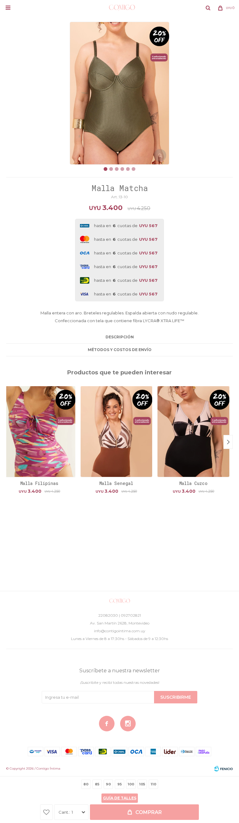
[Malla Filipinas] (39, 431)
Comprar (148, 812)
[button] (208, 8)
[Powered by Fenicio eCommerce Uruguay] (223, 768)
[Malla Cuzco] (193, 431)
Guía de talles (119, 798)
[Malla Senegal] (116, 431)
